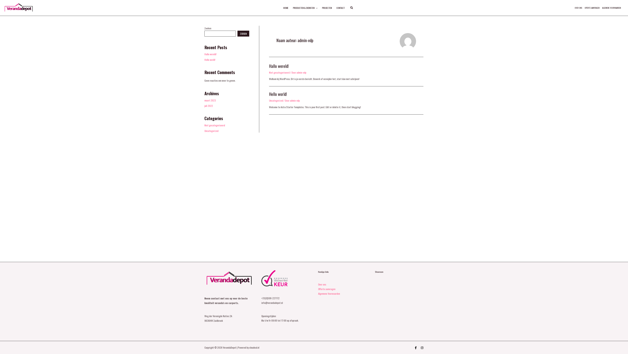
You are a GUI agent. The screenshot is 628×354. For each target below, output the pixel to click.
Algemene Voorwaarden (611, 8)
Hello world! (209, 59)
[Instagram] (422, 347)
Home (285, 8)
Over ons (578, 8)
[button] (351, 8)
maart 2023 (210, 100)
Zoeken (207, 28)
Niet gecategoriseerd (214, 125)
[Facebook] (415, 347)
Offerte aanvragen (592, 8)
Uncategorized (211, 131)
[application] (315, 7)
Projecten (327, 8)
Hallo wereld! (210, 54)
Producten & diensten (303, 8)
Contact (340, 8)
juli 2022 (208, 106)
